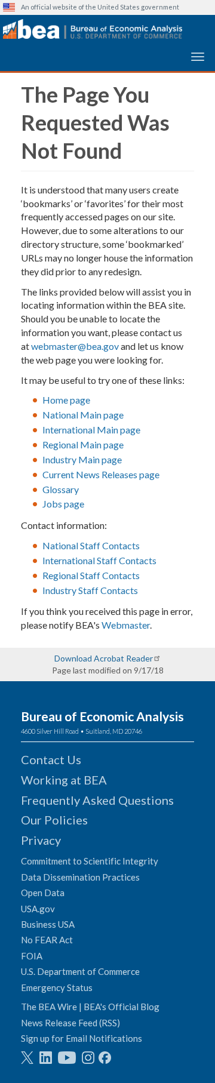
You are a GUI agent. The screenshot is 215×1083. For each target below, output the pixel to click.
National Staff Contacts (91, 545)
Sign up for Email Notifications (81, 1038)
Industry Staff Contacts (90, 590)
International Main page (91, 429)
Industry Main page (82, 459)
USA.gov (38, 908)
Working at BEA (64, 780)
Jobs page (63, 503)
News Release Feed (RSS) (70, 1022)
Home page (66, 399)
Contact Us (51, 759)
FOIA (31, 955)
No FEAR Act (47, 939)
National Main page (83, 414)
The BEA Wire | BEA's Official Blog (90, 1006)
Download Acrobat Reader (103, 658)
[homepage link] (92, 29)
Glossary (60, 489)
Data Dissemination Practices (80, 877)
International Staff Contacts (99, 560)
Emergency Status (57, 987)
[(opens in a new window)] (27, 1057)
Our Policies (54, 820)
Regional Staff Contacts (91, 575)
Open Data (42, 892)
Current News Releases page (100, 474)
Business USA (48, 924)
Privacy (41, 840)
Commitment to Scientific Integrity (89, 861)
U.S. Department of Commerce (80, 971)
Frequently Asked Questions (97, 800)
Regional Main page (83, 444)
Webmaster (126, 624)
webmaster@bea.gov (75, 346)
